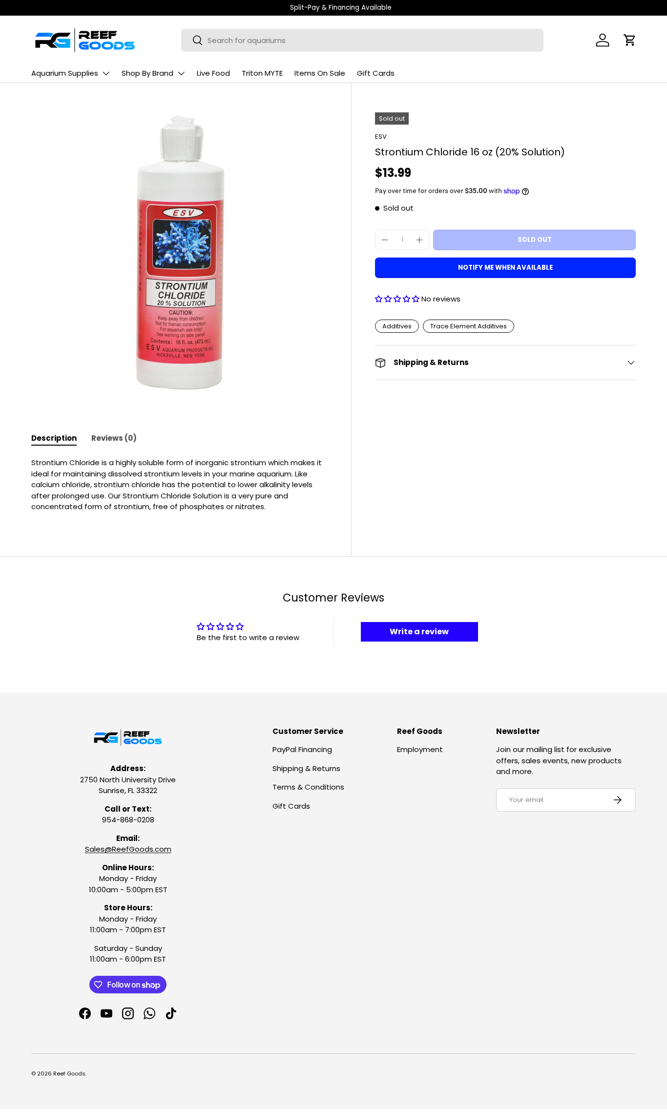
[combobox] (362, 40)
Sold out (535, 239)
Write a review (419, 631)
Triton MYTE (262, 73)
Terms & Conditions (308, 787)
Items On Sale (319, 73)
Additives (397, 326)
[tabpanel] (179, 485)
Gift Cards (376, 73)
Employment (420, 749)
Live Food (213, 73)
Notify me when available (505, 267)
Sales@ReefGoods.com (128, 849)
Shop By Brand (147, 73)
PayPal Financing (302, 749)
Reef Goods (69, 1073)
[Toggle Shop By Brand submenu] (181, 73)
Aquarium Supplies (64, 73)
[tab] (54, 438)
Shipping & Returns (306, 768)
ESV (381, 136)
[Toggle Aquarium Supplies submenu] (106, 73)
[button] (630, 40)
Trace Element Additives (468, 326)
